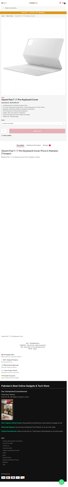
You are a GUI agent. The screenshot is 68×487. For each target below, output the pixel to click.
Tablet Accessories (40, 345)
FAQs (4, 453)
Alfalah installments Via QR (11, 450)
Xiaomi (35, 348)
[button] (63, 3)
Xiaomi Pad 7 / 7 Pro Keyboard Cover (34, 347)
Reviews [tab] (46, 145)
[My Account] (60, 3)
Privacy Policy (7, 457)
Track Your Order (8, 443)
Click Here (41, 12)
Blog (4, 455)
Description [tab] (20, 145)
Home (3, 16)
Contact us (6, 445)
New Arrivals (9, 16)
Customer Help (7, 448)
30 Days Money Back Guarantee (12, 441)
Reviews (5, 462)
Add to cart (37, 131)
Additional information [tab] (33, 145)
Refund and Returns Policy (11, 460)
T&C (4, 464)
